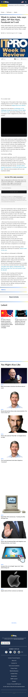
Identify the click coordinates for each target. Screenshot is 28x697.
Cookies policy (14, 673)
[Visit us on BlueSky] (18, 652)
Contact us (14, 663)
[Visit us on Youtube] (15, 652)
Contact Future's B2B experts (14, 684)
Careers (14, 681)
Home (2, 12)
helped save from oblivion (19, 105)
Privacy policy (14, 668)
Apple (15, 12)
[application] (14, 126)
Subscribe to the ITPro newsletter (16, 5)
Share (4, 59)
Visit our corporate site (19, 638)
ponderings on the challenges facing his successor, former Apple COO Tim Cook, (13, 110)
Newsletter (24, 59)
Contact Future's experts (14, 658)
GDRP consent (14, 678)
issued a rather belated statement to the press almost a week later (14, 167)
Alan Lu (4, 33)
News (20, 33)
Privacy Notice (19, 197)
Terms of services (17, 196)
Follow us (17, 59)
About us (14, 660)
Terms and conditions (14, 665)
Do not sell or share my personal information (14, 686)
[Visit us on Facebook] (6, 652)
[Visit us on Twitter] (10, 652)
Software (9, 12)
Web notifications (14, 671)
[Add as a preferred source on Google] (5, 643)
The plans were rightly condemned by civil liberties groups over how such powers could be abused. (13, 268)
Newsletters (14, 676)
